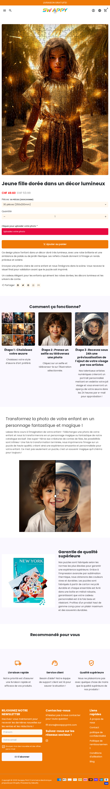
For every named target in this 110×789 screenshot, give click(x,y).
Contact (94, 727)
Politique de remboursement (98, 744)
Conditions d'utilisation (96, 754)
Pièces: (17, 199)
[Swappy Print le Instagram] (47, 740)
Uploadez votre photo (14, 231)
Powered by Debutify (29, 783)
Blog (92, 761)
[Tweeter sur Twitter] (23, 285)
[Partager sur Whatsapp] (33, 285)
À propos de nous (96, 720)
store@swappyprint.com (61, 725)
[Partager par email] (39, 285)
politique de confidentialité (98, 734)
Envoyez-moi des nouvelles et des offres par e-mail (23, 747)
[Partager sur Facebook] (18, 285)
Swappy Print (23, 780)
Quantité (7, 211)
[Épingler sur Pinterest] (28, 285)
